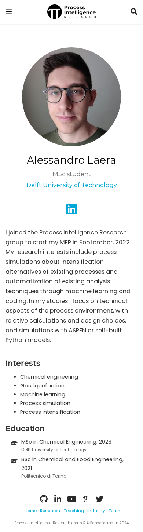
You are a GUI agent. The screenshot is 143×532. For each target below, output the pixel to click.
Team (114, 511)
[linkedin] (71, 211)
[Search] (134, 12)
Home (31, 511)
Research (50, 511)
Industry (96, 511)
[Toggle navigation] (9, 12)
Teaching (74, 511)
